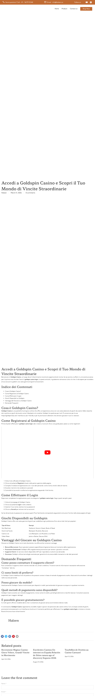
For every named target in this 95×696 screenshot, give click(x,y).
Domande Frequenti (11, 403)
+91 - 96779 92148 (27, 2)
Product (64, 9)
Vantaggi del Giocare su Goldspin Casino (18, 401)
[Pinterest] (13, 636)
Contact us (73, 9)
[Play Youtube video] (47, 452)
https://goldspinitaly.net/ (9, 415)
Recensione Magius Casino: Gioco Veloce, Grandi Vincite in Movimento (15, 652)
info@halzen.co (57, 2)
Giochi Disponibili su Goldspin (14, 398)
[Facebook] (2, 636)
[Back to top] (89, 691)
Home (57, 9)
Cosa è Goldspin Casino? (13, 391)
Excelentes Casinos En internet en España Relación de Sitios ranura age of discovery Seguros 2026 (46, 653)
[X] (6, 636)
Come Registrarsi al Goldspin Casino (17, 393)
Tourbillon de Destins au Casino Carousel (77, 651)
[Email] (17, 636)
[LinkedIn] (9, 636)
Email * (3, 692)
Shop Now (86, 9)
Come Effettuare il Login (13, 396)
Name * (3, 683)
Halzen (13, 620)
